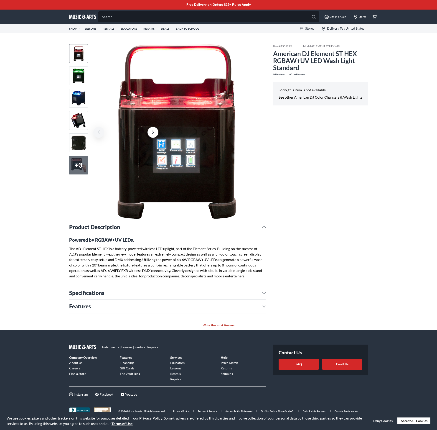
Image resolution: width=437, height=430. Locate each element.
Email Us (342, 364)
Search (107, 17)
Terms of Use (122, 423)
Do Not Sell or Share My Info (277, 411)
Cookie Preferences (346, 411)
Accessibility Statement (239, 411)
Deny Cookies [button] (383, 421)
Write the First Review (218, 325)
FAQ (298, 364)
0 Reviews (279, 74)
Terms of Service (207, 411)
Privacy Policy (151, 418)
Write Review (297, 74)
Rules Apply (241, 4)
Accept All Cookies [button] (414, 421)
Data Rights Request (314, 411)
